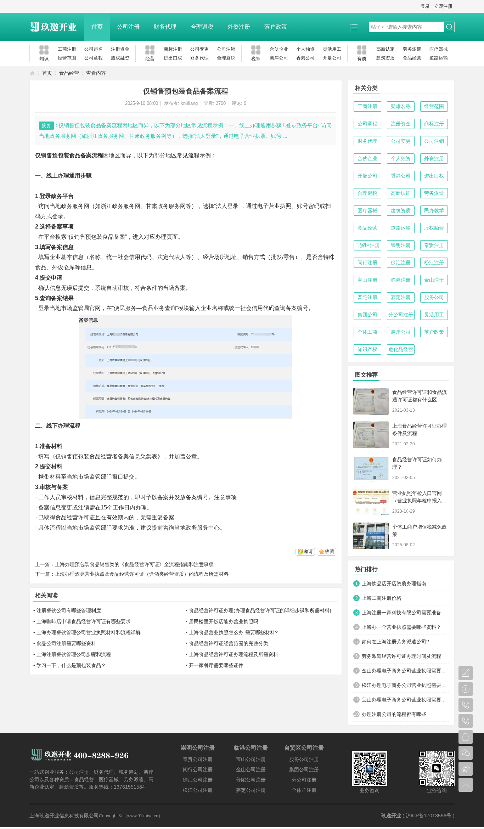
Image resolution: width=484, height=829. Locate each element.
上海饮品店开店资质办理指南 (394, 583)
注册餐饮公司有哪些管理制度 (68, 610)
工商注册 (67, 49)
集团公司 (367, 314)
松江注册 (434, 262)
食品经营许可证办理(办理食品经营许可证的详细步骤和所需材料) (260, 610)
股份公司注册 (304, 759)
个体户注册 (304, 790)
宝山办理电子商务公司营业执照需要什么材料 (405, 700)
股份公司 (434, 297)
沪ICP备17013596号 (428, 815)
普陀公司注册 (251, 780)
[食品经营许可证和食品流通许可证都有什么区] (371, 401)
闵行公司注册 (198, 769)
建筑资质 (385, 58)
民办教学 (434, 210)
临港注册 (401, 280)
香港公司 (305, 58)
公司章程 (93, 58)
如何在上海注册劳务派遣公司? (395, 641)
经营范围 (67, 58)
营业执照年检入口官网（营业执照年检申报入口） (417, 500)
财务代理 (165, 27)
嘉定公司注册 (251, 790)
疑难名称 (401, 106)
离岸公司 (279, 58)
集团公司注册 (304, 769)
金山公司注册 (251, 769)
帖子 (376, 27)
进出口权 (173, 58)
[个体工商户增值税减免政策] (371, 536)
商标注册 (173, 49)
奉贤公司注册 (198, 759)
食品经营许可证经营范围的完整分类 (228, 643)
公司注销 (226, 49)
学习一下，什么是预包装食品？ (71, 665)
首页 (97, 27)
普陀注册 (367, 297)
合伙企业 (279, 49)
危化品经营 (400, 349)
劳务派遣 (412, 49)
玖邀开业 (391, 815)
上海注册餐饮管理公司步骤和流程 (73, 654)
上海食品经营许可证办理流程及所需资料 (233, 654)
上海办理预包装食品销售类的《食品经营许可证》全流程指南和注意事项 (134, 564)
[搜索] (449, 27)
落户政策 (275, 27)
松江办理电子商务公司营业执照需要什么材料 (405, 685)
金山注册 (434, 280)
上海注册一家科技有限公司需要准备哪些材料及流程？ (405, 612)
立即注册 (443, 6)
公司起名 (93, 49)
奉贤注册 (434, 245)
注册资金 (120, 49)
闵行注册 (367, 262)
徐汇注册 (401, 262)
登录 (425, 6)
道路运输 (438, 58)
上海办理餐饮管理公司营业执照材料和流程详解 (88, 632)
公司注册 (128, 27)
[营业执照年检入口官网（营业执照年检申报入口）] (371, 502)
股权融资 (120, 58)
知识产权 (367, 349)
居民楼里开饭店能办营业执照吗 (223, 621)
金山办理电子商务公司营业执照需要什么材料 (405, 670)
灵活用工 (332, 49)
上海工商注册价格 (381, 598)
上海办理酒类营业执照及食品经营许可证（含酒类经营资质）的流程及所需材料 (142, 574)
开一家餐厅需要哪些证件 (216, 665)
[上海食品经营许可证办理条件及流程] (371, 435)
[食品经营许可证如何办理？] (371, 468)
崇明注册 (401, 245)
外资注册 (238, 27)
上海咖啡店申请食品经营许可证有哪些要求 (83, 621)
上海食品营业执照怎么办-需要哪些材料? (233, 632)
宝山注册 (367, 280)
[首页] (32, 73)
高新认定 (385, 49)
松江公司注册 (198, 790)
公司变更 (199, 49)
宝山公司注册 (251, 759)
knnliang (189, 103)
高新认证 (401, 193)
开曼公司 (332, 58)
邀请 (308, 551)
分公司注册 (400, 314)
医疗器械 (438, 49)
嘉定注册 (401, 297)
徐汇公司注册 (198, 780)
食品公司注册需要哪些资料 (66, 643)
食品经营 (412, 58)
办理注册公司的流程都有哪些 (394, 714)
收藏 (329, 551)
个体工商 (367, 332)
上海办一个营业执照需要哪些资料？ (401, 627)
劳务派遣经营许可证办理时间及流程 (401, 656)
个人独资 (305, 49)
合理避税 (202, 27)
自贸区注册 (367, 245)
